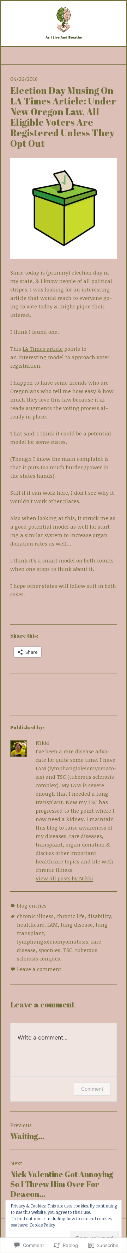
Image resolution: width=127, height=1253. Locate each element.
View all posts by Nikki (64, 878)
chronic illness (35, 916)
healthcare (30, 924)
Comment (92, 1089)
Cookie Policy (42, 1225)
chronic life (70, 916)
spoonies (49, 949)
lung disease (77, 924)
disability (99, 916)
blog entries (32, 905)
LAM (52, 924)
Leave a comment (39, 968)
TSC (67, 949)
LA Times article (43, 348)
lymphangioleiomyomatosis (52, 941)
